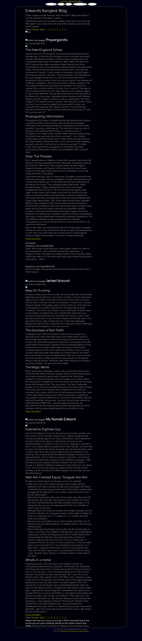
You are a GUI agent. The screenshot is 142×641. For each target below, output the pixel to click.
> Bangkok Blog (74, 1)
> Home (63, 1)
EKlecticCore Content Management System (75, 631)
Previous (35, 29)
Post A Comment (33, 239)
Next (42, 29)
